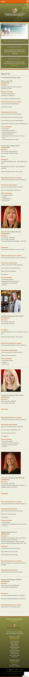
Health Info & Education (12, 671)
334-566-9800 (12, 633)
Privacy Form (14, 664)
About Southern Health (14, 655)
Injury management (14, 642)
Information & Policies (18, 669)
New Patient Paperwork (14, 665)
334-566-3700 (20, 633)
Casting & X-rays (14, 645)
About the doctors (14, 641)
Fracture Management (14, 647)
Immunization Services (15, 650)
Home (6, 669)
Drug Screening (14, 653)
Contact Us (20, 671)
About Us (11, 669)
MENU (3, 2)
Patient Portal (15, 656)
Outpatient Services (14, 652)
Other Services (14, 648)
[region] (14, 31)
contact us (14, 65)
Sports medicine (14, 644)
